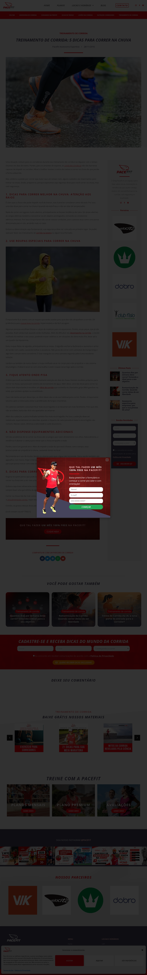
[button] (107, 460)
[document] (73, 487)
